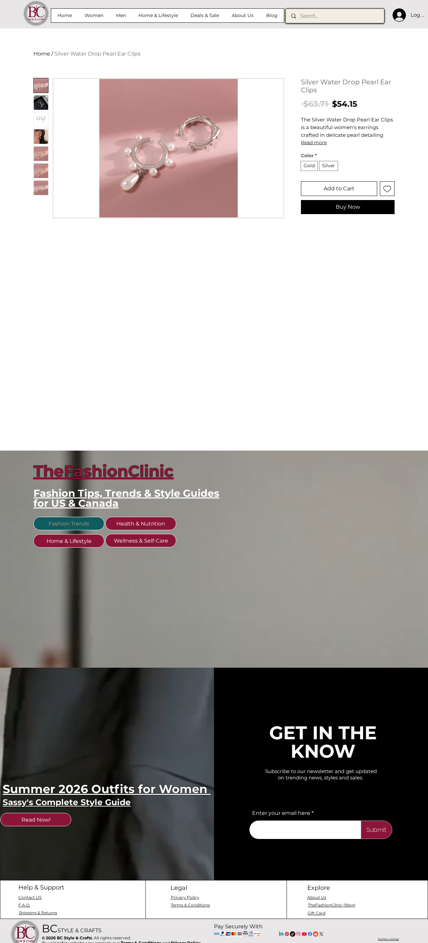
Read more (314, 142)
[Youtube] (304, 934)
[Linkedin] (281, 934)
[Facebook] (310, 934)
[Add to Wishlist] (387, 188)
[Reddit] (315, 934)
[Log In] (397, 15)
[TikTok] (292, 934)
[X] (321, 934)
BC (72, 928)
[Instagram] (298, 934)
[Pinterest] (287, 934)
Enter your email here (281, 813)
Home (41, 54)
